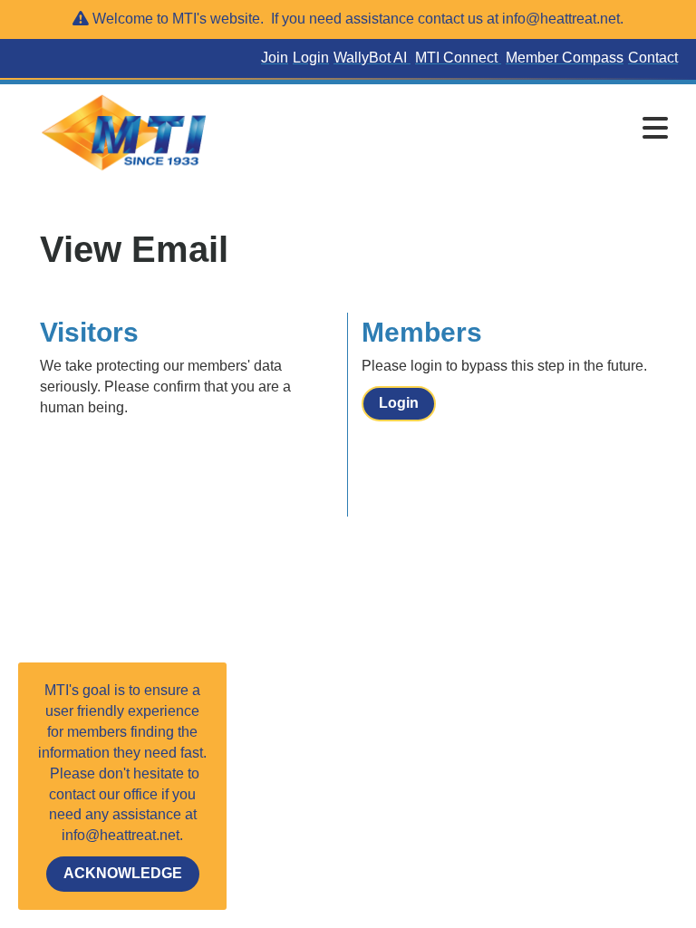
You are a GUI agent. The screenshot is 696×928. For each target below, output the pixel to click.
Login (399, 403)
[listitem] (277, 58)
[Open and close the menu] (456, 129)
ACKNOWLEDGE (122, 873)
